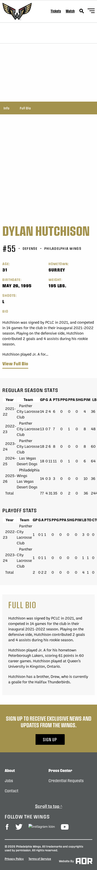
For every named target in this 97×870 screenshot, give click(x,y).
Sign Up (50, 739)
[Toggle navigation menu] (91, 11)
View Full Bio (15, 364)
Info (6, 108)
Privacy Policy (14, 858)
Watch (70, 11)
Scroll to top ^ (48, 806)
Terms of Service (39, 858)
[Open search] (81, 11)
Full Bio (25, 108)
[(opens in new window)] (7, 827)
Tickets (56, 11)
